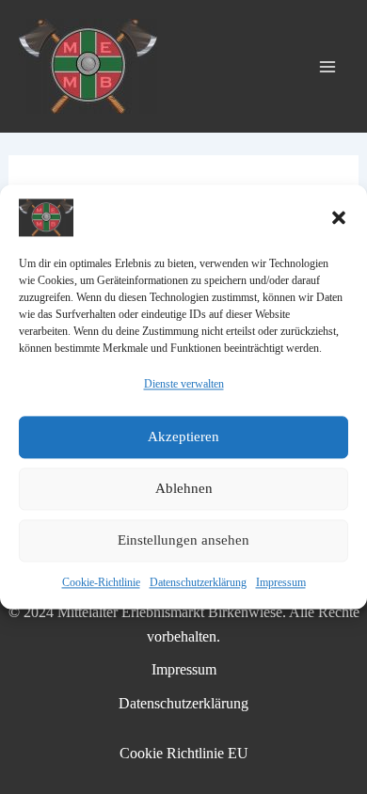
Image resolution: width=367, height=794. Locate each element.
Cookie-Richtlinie (101, 582)
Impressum (281, 582)
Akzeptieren (183, 437)
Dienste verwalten (184, 383)
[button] (338, 217)
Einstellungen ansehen (183, 540)
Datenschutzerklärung (198, 582)
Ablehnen (184, 489)
